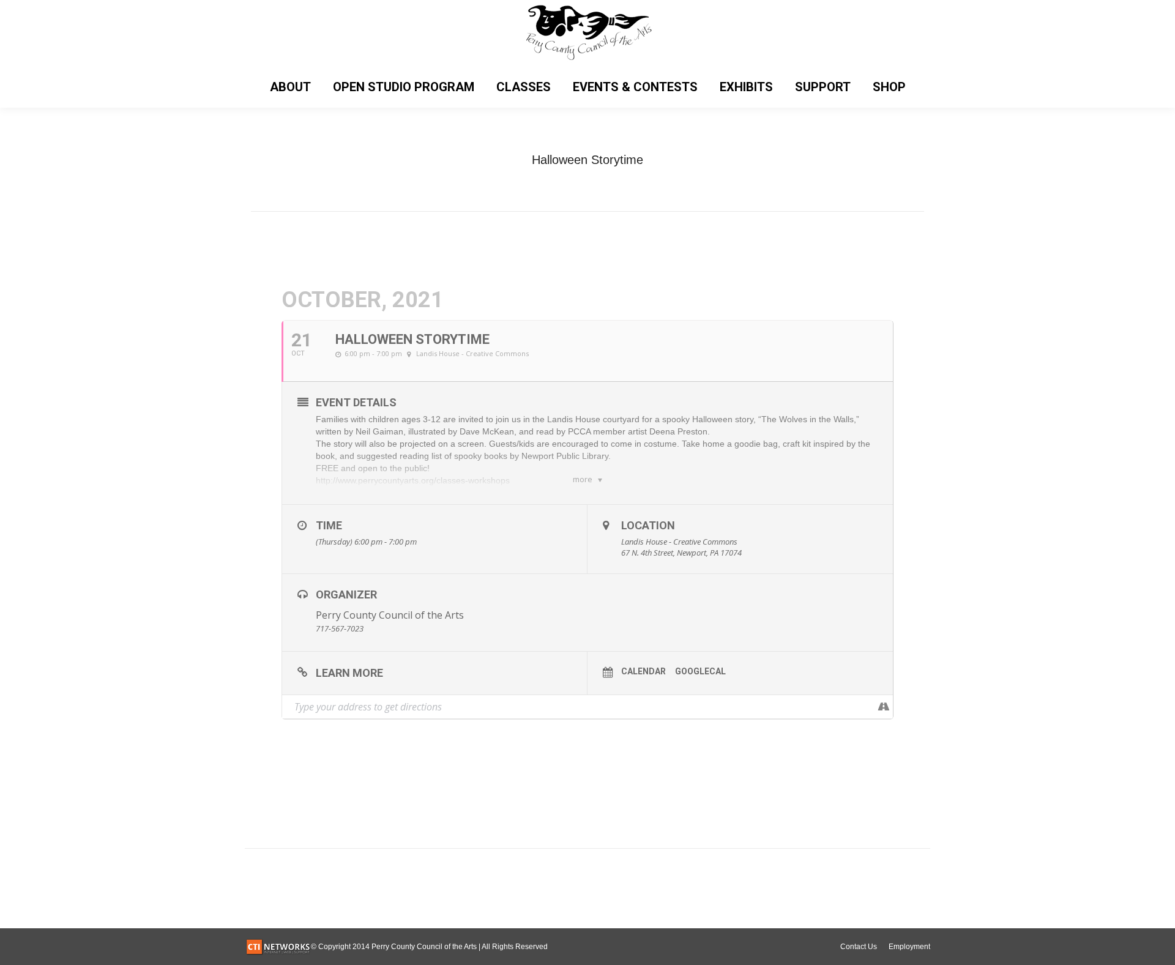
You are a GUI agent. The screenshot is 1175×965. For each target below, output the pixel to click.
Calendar (643, 671)
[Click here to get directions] (883, 706)
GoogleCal (700, 671)
